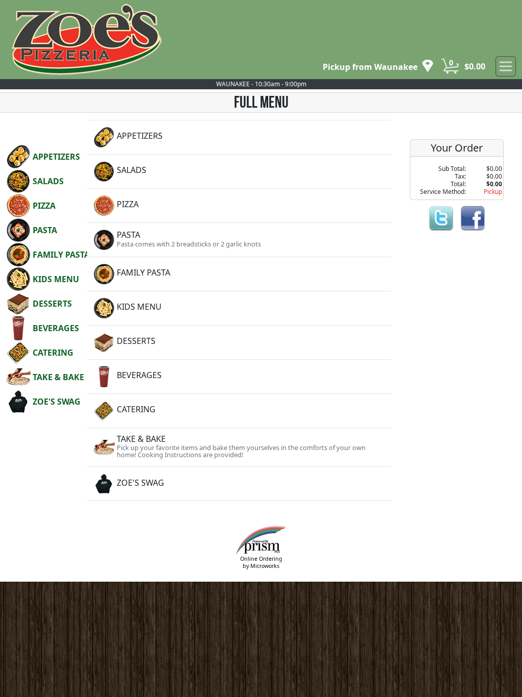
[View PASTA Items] (239, 240)
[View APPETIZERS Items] (239, 137)
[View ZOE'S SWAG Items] (239, 484)
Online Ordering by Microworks (261, 562)
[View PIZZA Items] (239, 205)
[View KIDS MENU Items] (239, 308)
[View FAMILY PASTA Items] (239, 274)
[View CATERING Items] (239, 411)
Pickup (493, 191)
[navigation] (378, 66)
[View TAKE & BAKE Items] (239, 447)
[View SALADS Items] (239, 171)
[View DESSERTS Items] (239, 342)
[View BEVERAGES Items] (239, 376)
